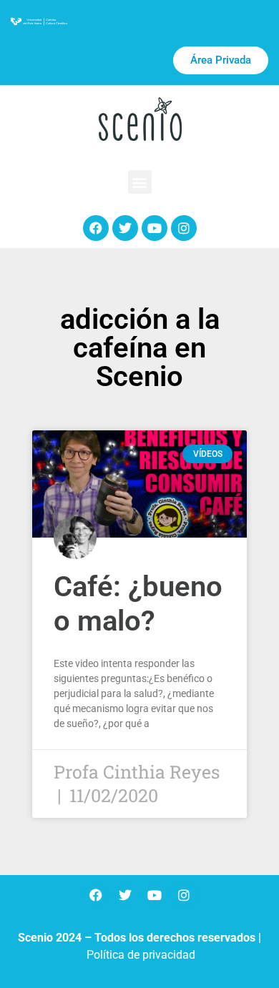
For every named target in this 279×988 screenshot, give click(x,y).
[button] (140, 182)
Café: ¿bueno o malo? (138, 604)
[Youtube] (154, 228)
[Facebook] (96, 228)
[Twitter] (125, 228)
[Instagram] (184, 228)
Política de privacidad (141, 955)
